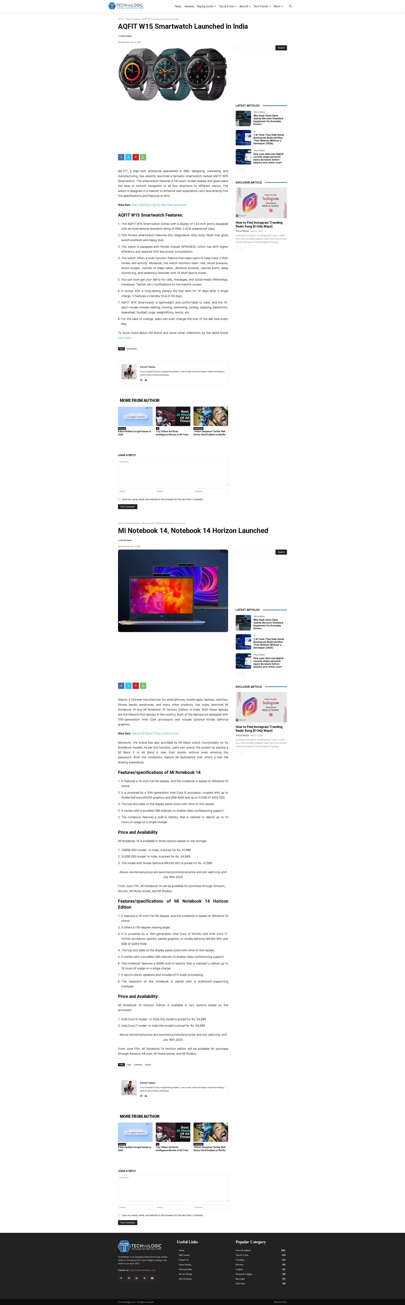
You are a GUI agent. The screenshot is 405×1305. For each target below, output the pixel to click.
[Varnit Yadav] (129, 373)
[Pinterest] (136, 157)
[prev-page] (238, 170)
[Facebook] (121, 157)
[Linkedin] (146, 379)
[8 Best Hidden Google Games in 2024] (135, 416)
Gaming (122, 428)
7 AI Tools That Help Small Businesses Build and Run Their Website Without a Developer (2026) (268, 139)
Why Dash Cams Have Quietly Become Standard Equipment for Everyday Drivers (268, 120)
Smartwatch (132, 349)
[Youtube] (152, 1278)
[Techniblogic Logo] (125, 5)
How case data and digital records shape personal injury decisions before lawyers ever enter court (268, 158)
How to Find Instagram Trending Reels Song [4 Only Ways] (259, 224)
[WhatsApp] (143, 157)
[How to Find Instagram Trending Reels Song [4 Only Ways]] (261, 203)
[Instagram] (141, 379)
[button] (290, 6)
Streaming (198, 428)
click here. (125, 337)
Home (120, 19)
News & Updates (132, 19)
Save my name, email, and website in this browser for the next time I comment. (162, 499)
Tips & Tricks (259, 112)
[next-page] (243, 170)
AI (157, 428)
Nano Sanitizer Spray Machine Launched (159, 204)
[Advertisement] (173, 127)
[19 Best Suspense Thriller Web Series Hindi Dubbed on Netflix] (210, 416)
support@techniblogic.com (142, 1270)
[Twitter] (128, 157)
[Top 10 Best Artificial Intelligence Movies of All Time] (173, 416)
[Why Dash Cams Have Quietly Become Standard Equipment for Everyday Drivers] (243, 118)
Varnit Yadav (126, 36)
